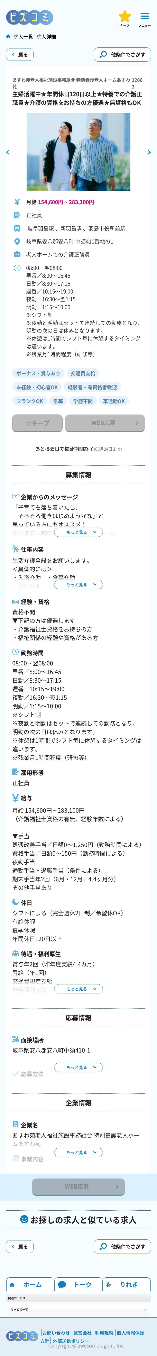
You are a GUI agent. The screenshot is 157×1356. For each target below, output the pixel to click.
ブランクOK (29, 401)
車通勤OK (114, 401)
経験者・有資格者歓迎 (92, 387)
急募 (58, 401)
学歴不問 (83, 401)
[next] (149, 152)
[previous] (7, 152)
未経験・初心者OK (37, 387)
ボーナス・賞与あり (38, 373)
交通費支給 (83, 373)
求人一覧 (23, 36)
